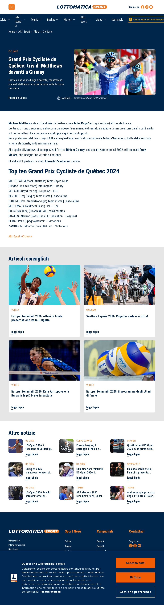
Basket (51, 19)
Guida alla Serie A (18, 19)
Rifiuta (135, 577)
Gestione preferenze (135, 592)
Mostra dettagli (50, 591)
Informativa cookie (16, 545)
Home (11, 31)
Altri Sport (84, 19)
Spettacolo (117, 19)
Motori (67, 19)
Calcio (68, 541)
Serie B (100, 546)
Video (99, 19)
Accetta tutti (135, 563)
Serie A (100, 541)
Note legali (13, 549)
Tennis (34, 19)
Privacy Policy (14, 541)
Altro (36, 31)
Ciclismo (48, 31)
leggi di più (17, 331)
